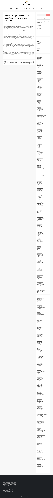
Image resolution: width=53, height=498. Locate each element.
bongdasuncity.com (39, 338)
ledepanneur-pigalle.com (40, 260)
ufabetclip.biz (39, 81)
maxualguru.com (39, 337)
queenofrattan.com (39, 377)
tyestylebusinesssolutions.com (41, 431)
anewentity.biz (39, 238)
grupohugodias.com (39, 140)
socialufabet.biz (39, 94)
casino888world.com (40, 427)
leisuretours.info (39, 360)
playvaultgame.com (39, 465)
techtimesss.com (39, 197)
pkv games (38, 43)
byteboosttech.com (39, 72)
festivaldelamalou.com (40, 188)
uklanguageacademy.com (40, 301)
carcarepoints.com (39, 138)
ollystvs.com (38, 372)
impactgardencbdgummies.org (41, 168)
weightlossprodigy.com (40, 334)
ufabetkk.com (39, 231)
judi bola (10, 481)
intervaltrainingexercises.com (41, 430)
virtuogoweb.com (39, 74)
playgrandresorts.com (40, 466)
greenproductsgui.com (40, 345)
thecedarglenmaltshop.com (40, 298)
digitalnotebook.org (39, 336)
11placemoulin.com (39, 330)
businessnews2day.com (40, 408)
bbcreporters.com (39, 110)
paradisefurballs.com (40, 342)
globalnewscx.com (39, 373)
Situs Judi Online (38, 8)
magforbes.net (39, 206)
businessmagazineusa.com (40, 405)
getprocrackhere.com (40, 446)
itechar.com (38, 66)
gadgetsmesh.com (39, 358)
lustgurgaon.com (39, 327)
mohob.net (38, 333)
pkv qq (8, 478)
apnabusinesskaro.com (40, 291)
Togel (33, 8)
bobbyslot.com (39, 329)
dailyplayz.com (39, 445)
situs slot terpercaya (39, 40)
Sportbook (28, 8)
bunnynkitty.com (39, 246)
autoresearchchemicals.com (41, 290)
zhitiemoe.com (39, 160)
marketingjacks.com (39, 283)
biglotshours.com (39, 75)
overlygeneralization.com (40, 356)
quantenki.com (39, 403)
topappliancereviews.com (40, 284)
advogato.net (38, 212)
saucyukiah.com (39, 177)
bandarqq (38, 45)
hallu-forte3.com (39, 268)
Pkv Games (16, 8)
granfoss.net (38, 271)
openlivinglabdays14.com (40, 116)
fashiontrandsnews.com (40, 109)
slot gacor (7, 481)
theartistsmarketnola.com (40, 262)
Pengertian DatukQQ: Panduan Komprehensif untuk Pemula (43, 28)
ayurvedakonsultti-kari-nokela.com (41, 117)
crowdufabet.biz (39, 106)
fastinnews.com (39, 447)
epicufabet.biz (39, 101)
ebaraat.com (38, 70)
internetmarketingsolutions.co (41, 371)
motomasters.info (39, 399)
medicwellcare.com (39, 406)
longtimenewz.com (39, 453)
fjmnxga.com (38, 248)
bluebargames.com (39, 187)
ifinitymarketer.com (39, 450)
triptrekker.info (39, 396)
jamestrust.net (39, 221)
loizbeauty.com (39, 225)
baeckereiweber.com (40, 57)
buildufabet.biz (39, 107)
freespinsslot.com (39, 341)
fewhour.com (38, 349)
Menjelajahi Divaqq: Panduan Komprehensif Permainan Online (43, 22)
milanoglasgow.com (39, 267)
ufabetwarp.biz (39, 80)
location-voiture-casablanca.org (41, 416)
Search (38, 13)
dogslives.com (39, 374)
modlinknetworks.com (40, 452)
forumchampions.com (40, 185)
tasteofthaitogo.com (39, 245)
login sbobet (10, 485)
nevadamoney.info (39, 257)
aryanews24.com (39, 119)
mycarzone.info (39, 400)
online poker (38, 50)
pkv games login (39, 42)
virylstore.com (39, 198)
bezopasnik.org (39, 247)
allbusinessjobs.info (39, 304)
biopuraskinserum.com (40, 254)
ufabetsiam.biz (39, 85)
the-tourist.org (39, 211)
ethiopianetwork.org (39, 357)
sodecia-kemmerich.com (40, 424)
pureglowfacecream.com (40, 234)
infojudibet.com (39, 311)
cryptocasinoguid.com (40, 111)
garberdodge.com (39, 190)
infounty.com (38, 132)
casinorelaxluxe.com (39, 442)
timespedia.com (39, 227)
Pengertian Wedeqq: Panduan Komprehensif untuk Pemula (43, 34)
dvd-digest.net (39, 261)
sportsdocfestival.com (40, 468)
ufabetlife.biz (38, 92)
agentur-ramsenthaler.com (40, 394)
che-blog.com (39, 319)
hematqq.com (10, 486)
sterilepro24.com (39, 410)
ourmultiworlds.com (39, 181)
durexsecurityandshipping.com (41, 125)
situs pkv (4, 481)
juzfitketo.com (39, 166)
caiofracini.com (39, 365)
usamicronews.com (39, 457)
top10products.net (39, 305)
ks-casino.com (39, 137)
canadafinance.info (39, 256)
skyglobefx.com (39, 392)
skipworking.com (39, 224)
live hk (38, 41)
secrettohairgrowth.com (40, 243)
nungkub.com (39, 161)
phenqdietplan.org (39, 148)
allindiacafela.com (39, 272)
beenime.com (39, 423)
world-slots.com (39, 316)
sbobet (13, 485)
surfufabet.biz (39, 95)
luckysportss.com (39, 454)
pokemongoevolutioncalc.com (41, 459)
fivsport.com (38, 145)
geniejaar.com (39, 328)
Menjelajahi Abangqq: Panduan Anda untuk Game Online (43, 25)
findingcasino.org (39, 384)
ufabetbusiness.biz (39, 87)
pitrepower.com (39, 276)
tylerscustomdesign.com (40, 195)
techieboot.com (39, 64)
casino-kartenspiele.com (40, 217)
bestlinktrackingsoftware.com (41, 435)
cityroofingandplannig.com (40, 126)
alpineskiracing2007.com (40, 274)
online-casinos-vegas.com (40, 281)
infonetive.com (39, 252)
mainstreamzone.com (40, 352)
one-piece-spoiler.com (40, 381)
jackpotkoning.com (39, 451)
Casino (23, 8)
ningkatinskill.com (39, 144)
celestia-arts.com (39, 184)
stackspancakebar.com (40, 264)
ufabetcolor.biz (39, 89)
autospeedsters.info (39, 387)
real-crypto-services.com (40, 130)
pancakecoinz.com (39, 320)
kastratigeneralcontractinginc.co (41, 114)
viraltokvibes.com (39, 204)
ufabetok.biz (38, 103)
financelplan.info (39, 308)
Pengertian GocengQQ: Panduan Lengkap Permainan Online (43, 31)
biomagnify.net (39, 172)
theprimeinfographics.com (40, 421)
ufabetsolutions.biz (39, 93)
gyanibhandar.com (39, 79)
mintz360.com (39, 331)
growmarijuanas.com (40, 353)
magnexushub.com (39, 73)
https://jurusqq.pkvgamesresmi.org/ (8, 491)
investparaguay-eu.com (40, 133)
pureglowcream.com (40, 241)
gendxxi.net (38, 398)
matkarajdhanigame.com (40, 314)
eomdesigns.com (39, 395)
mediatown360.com (39, 277)
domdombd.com (39, 444)
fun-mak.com (38, 425)
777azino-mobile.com (40, 122)
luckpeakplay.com (39, 456)
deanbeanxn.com (39, 313)
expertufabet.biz (39, 82)
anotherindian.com (39, 162)
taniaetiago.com (39, 165)
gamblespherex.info (39, 393)
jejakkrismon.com (39, 228)
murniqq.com (6, 486)
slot (14, 481)
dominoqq (38, 44)
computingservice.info (40, 364)
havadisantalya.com (39, 61)
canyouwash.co (39, 60)
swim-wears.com (39, 191)
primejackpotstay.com (40, 463)
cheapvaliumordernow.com (40, 422)
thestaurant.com (39, 434)
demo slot (4, 482)
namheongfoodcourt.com (40, 265)
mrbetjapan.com (39, 236)
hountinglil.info (39, 323)
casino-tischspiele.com (40, 219)
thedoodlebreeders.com (40, 139)
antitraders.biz (39, 118)
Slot (20, 8)
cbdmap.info (38, 312)
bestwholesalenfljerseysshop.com (41, 115)
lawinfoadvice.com (39, 147)
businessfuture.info (39, 309)
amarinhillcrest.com (39, 210)
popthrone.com (39, 315)
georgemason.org (39, 299)
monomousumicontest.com (40, 389)
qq (37, 51)
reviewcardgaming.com (40, 413)
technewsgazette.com (40, 233)
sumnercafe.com (39, 150)
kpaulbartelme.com (39, 417)
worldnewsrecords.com (40, 409)
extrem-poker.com (39, 136)
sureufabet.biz (39, 97)
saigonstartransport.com (40, 249)
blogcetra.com (39, 370)
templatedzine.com (39, 146)
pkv (37, 49)
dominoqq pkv (11, 478)
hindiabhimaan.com (39, 286)
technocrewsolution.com (40, 203)
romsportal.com (39, 467)
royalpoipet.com (39, 432)
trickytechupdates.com (40, 285)
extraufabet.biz (39, 90)
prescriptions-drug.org (40, 202)
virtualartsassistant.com (40, 420)
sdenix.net (38, 209)
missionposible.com (39, 279)
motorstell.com (39, 199)
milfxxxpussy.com (39, 153)
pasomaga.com (39, 167)
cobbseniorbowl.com (40, 123)
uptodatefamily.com (39, 154)
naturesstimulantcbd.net (40, 169)
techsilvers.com (39, 143)
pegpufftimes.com (39, 183)
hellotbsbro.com (39, 362)
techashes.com (39, 59)
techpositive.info (39, 366)
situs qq (5, 479)
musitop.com (38, 155)
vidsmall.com (38, 407)
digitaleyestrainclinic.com (40, 278)
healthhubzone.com (39, 68)
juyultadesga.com (39, 129)
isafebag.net (38, 213)
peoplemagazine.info (40, 58)
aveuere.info (38, 343)
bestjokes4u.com (39, 326)
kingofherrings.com (39, 235)
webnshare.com (39, 355)
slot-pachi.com (39, 340)
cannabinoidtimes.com (40, 344)
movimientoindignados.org (40, 152)
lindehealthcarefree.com (40, 302)
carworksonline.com (39, 196)
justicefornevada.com (40, 359)
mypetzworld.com (39, 131)
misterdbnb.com (39, 428)
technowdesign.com (39, 124)
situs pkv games (14, 479)
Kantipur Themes (29, 496)
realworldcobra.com (39, 385)
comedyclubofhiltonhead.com (41, 418)
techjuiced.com (39, 71)
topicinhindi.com (39, 300)
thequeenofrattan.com (40, 378)
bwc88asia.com (39, 135)
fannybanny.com (39, 449)
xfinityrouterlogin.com (40, 282)
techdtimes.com (39, 63)
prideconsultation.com (40, 322)
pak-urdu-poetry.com (39, 369)
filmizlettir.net (39, 180)
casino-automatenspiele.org (40, 218)
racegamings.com (39, 461)
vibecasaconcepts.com (40, 401)
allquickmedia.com (39, 232)
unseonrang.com (39, 367)
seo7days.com (39, 240)
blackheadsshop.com (40, 415)
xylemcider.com (39, 164)
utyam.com (38, 157)
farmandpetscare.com (40, 363)
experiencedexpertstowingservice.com (42, 414)
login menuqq (15, 486)
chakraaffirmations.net (40, 324)
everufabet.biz (39, 104)
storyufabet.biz (39, 100)
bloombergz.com (39, 214)
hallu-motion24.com (39, 269)
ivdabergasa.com (39, 128)
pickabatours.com (39, 306)
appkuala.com (39, 239)
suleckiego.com (39, 292)
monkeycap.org (39, 207)
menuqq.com (4, 478)
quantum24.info (39, 402)
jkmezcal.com (39, 429)
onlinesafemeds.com (40, 78)
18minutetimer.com (39, 350)
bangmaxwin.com (39, 250)
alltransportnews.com (40, 108)
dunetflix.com (39, 151)
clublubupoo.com (39, 436)
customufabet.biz (39, 99)
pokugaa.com (39, 464)
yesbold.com (38, 67)
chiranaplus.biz (39, 263)
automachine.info (39, 386)
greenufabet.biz (39, 88)
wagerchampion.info (40, 388)
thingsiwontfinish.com (40, 471)
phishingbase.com (39, 460)
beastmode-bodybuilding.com (41, 307)
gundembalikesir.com (40, 65)
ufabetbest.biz (39, 96)
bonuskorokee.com (39, 439)
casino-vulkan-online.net (40, 275)
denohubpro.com (39, 379)
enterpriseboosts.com (40, 216)
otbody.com (38, 220)
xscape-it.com (39, 121)
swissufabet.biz (39, 86)
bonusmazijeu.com (39, 437)
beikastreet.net (39, 178)
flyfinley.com (38, 321)
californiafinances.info (40, 255)
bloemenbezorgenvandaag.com (41, 242)
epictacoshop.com (39, 253)
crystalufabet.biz (39, 102)
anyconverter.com (39, 226)
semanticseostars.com (40, 351)
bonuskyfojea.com (39, 438)
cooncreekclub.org (39, 182)
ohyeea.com (38, 159)
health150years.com (39, 200)
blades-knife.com (39, 380)
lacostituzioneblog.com (40, 158)
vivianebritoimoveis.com (40, 205)
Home (11, 8)
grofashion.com (39, 458)
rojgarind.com (39, 348)
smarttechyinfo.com (39, 335)
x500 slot (7, 482)
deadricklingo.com (39, 391)
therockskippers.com (40, 270)
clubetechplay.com (39, 443)
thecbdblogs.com (39, 289)
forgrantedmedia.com (40, 192)
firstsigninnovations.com (40, 189)
